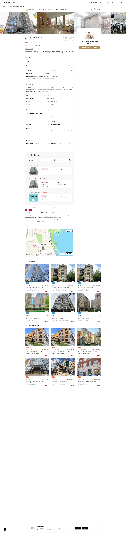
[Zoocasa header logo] (9, 2)
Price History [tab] (42, 9)
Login (107, 2)
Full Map (70, 253)
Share (98, 9)
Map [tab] (52, 9)
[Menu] (121, 2)
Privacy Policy (65, 529)
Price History (30, 48)
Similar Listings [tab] (62, 9)
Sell (100, 2)
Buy (89, 2)
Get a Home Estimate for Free (89, 47)
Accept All (78, 528)
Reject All (85, 528)
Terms (59, 529)
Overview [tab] (31, 9)
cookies (41, 528)
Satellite (70, 231)
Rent (94, 2)
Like (91, 9)
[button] (50, 171)
